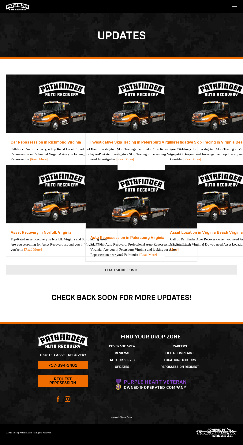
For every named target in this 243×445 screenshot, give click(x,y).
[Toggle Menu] (234, 6)
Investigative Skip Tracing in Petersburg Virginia (132, 142)
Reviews (122, 353)
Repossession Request (180, 367)
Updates (122, 367)
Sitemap (114, 417)
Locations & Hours (180, 360)
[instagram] (67, 399)
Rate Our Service (121, 360)
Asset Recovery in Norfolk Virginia (41, 232)
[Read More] (38, 159)
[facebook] (58, 399)
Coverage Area (122, 346)
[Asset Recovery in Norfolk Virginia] (62, 194)
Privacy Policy (125, 417)
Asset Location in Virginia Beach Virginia (206, 232)
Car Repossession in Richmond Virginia (46, 142)
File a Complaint (179, 353)
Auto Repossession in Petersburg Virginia (127, 237)
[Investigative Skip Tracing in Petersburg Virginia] (141, 104)
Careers (180, 346)
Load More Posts (121, 270)
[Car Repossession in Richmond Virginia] (62, 104)
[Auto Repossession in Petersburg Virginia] (141, 199)
